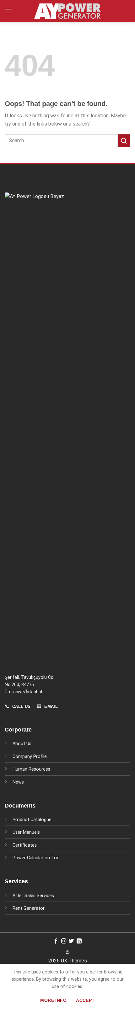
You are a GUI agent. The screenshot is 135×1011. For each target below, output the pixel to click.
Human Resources (31, 769)
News (18, 782)
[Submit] (124, 140)
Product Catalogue (32, 819)
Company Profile (30, 756)
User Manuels (26, 832)
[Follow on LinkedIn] (79, 941)
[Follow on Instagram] (63, 941)
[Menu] (8, 11)
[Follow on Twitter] (71, 941)
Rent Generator (29, 908)
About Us (22, 743)
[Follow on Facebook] (55, 941)
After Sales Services (33, 895)
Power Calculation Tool (37, 858)
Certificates (25, 845)
